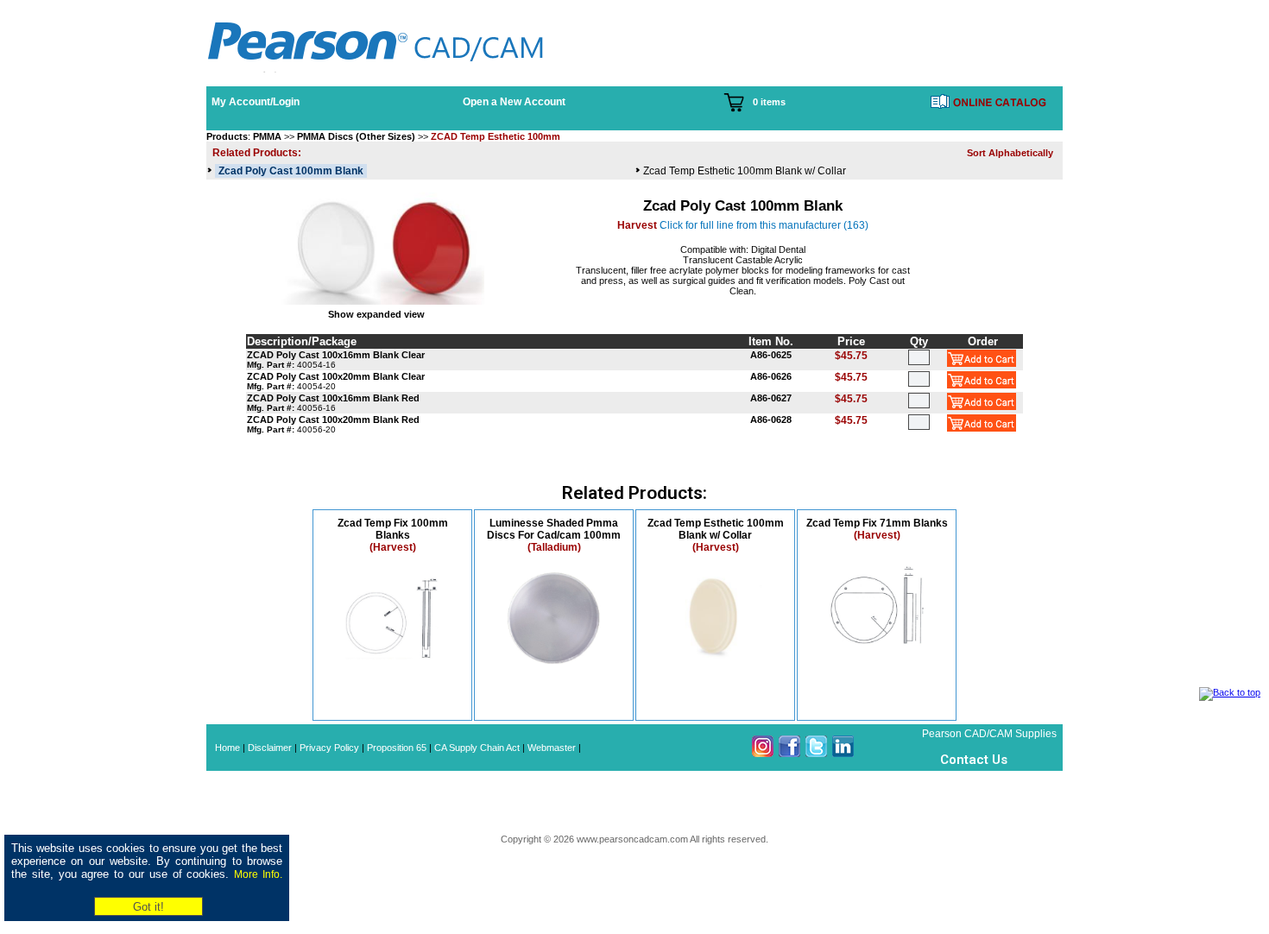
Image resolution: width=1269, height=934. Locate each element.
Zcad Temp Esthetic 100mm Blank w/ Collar (744, 171)
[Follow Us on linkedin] (843, 753)
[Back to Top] (1229, 692)
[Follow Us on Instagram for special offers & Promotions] (762, 753)
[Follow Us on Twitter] (816, 753)
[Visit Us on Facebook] (789, 753)
